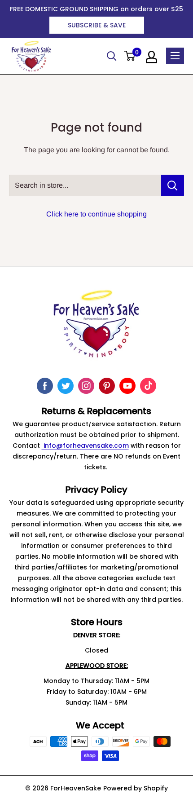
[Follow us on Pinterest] (107, 386)
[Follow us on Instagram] (86, 386)
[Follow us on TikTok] (148, 386)
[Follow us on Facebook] (45, 386)
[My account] (151, 57)
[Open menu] (175, 56)
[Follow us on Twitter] (65, 386)
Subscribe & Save (97, 25)
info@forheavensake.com (85, 445)
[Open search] (112, 56)
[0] (130, 56)
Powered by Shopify (135, 788)
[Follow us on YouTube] (127, 386)
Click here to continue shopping (96, 214)
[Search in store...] (172, 185)
